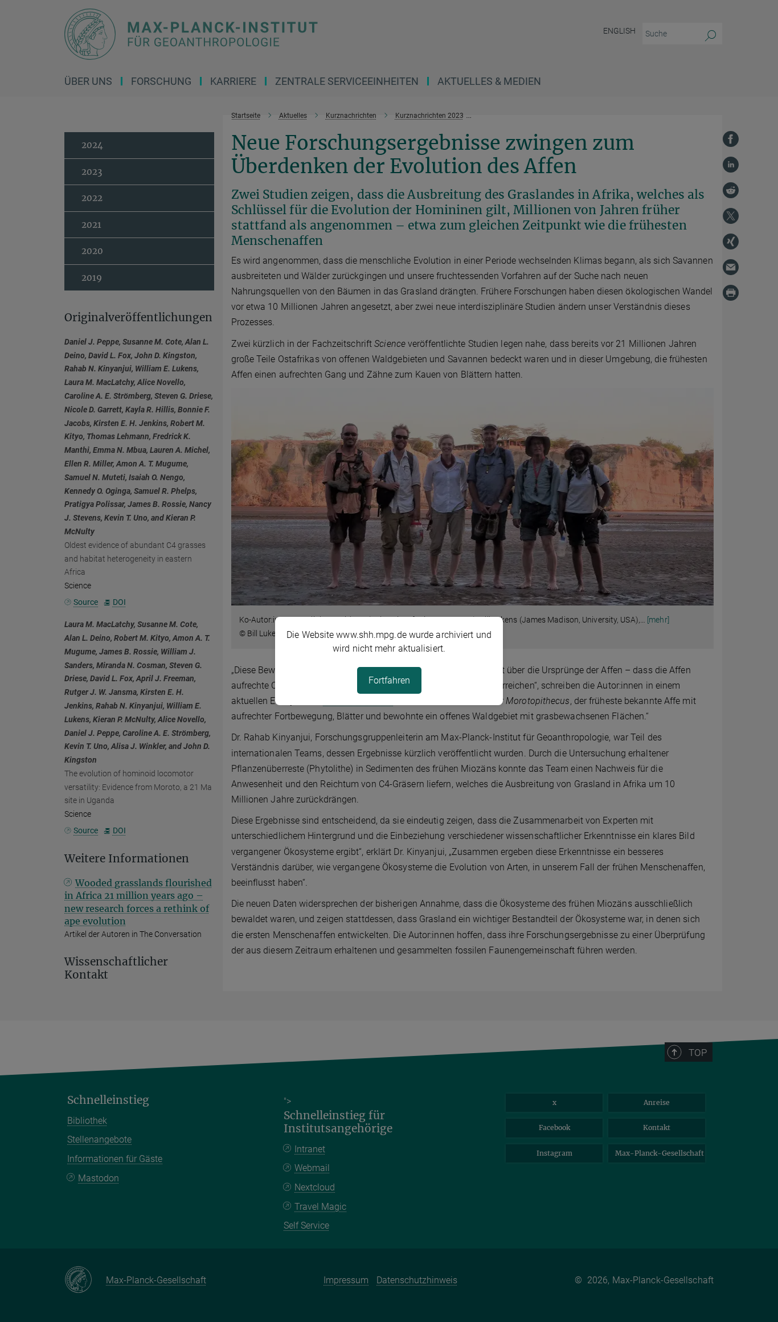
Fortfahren (389, 680)
